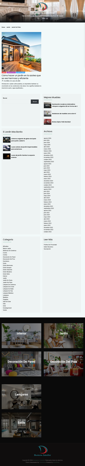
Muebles (5, 297)
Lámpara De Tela (8, 291)
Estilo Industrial (7, 269)
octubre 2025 (48, 159)
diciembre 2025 (48, 155)
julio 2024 (46, 191)
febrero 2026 (47, 151)
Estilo (4, 263)
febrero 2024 (47, 202)
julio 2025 (46, 166)
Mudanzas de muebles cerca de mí (64, 114)
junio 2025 (47, 168)
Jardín (4, 72)
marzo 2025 (47, 174)
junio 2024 (47, 193)
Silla (4, 303)
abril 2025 (47, 172)
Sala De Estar (7, 301)
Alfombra (5, 246)
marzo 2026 (47, 149)
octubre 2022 (48, 232)
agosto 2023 (47, 210)
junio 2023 (47, 215)
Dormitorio (6, 261)
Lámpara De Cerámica (9, 284)
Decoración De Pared (9, 257)
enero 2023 (47, 225)
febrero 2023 (47, 223)
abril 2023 (47, 219)
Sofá (4, 306)
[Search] (38, 18)
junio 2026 (47, 142)
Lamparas (6, 295)
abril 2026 (47, 147)
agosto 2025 (47, 164)
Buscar (5, 98)
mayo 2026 (47, 144)
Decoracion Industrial (42, 12)
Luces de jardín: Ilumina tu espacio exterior (23, 156)
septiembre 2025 (49, 161)
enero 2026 (47, 153)
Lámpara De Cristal (8, 286)
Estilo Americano (8, 265)
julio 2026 (46, 140)
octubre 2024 (48, 185)
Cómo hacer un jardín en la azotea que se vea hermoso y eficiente (21, 77)
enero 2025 (47, 178)
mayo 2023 (47, 217)
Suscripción (47, 249)
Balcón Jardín (7, 248)
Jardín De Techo (11, 72)
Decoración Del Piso (9, 259)
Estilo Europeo (7, 267)
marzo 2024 (47, 200)
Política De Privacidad (50, 244)
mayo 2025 (47, 170)
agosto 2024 (47, 189)
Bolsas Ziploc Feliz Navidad (61, 122)
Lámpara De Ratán (8, 289)
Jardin (63, 333)
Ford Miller (7, 81)
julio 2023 (46, 212)
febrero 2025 (47, 176)
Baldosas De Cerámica (9, 250)
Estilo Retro (6, 274)
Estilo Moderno (7, 272)
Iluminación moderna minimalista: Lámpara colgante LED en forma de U (64, 105)
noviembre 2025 (48, 157)
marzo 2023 (47, 221)
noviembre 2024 (48, 183)
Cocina (5, 253)
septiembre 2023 (49, 208)
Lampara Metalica (8, 293)
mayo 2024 (47, 195)
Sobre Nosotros (48, 247)
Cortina (5, 255)
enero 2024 (47, 204)
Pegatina (5, 299)
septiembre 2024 (49, 187)
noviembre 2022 (48, 229)
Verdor (5, 310)
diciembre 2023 (48, 206)
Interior (5, 276)
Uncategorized (7, 308)
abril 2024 (47, 198)
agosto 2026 (47, 138)
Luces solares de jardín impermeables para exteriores (24, 148)
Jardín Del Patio (20, 72)
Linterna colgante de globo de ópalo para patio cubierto (23, 140)
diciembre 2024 (48, 181)
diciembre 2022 (48, 227)
